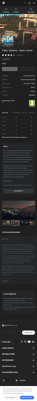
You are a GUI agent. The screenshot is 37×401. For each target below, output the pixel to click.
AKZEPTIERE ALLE (27, 397)
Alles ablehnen (10, 397)
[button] (25, 3)
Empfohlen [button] (5, 281)
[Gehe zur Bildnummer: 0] (6, 223)
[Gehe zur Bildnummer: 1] (15, 223)
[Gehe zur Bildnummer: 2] (24, 223)
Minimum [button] (5, 239)
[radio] (3, 55)
